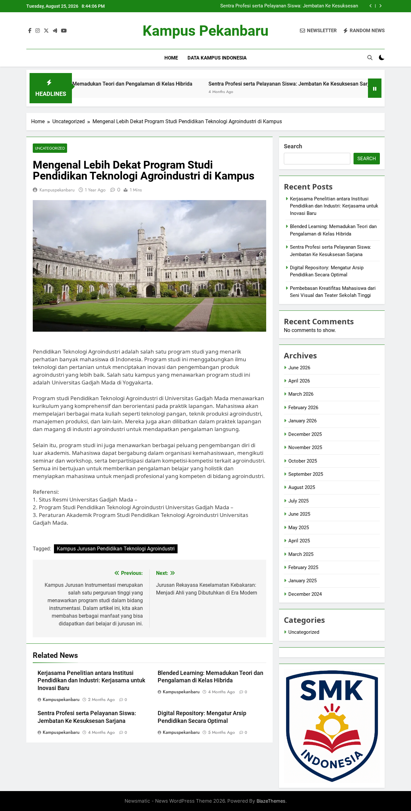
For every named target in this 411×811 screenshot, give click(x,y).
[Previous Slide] (370, 6)
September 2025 (305, 474)
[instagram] (37, 31)
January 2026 (302, 421)
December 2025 (305, 434)
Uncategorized (50, 148)
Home (171, 58)
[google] (55, 31)
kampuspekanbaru (56, 190)
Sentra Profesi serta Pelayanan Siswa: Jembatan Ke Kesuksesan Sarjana (289, 6)
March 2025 (300, 554)
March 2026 (300, 394)
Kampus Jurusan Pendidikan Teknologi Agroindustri (116, 549)
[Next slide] (380, 6)
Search (293, 146)
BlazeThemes (271, 801)
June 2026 (299, 368)
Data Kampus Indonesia (217, 58)
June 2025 (299, 514)
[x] (46, 31)
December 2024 (305, 594)
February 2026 (303, 407)
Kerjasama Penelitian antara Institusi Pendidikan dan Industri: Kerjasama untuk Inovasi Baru (91, 681)
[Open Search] (369, 57)
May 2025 (298, 527)
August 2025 (301, 487)
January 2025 (302, 581)
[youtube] (64, 31)
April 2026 (299, 381)
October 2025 (302, 461)
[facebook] (29, 31)
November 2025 (305, 447)
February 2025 (303, 567)
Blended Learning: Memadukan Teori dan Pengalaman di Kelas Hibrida (84, 84)
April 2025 (299, 541)
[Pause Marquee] (374, 88)
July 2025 (298, 501)
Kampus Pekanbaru (205, 30)
